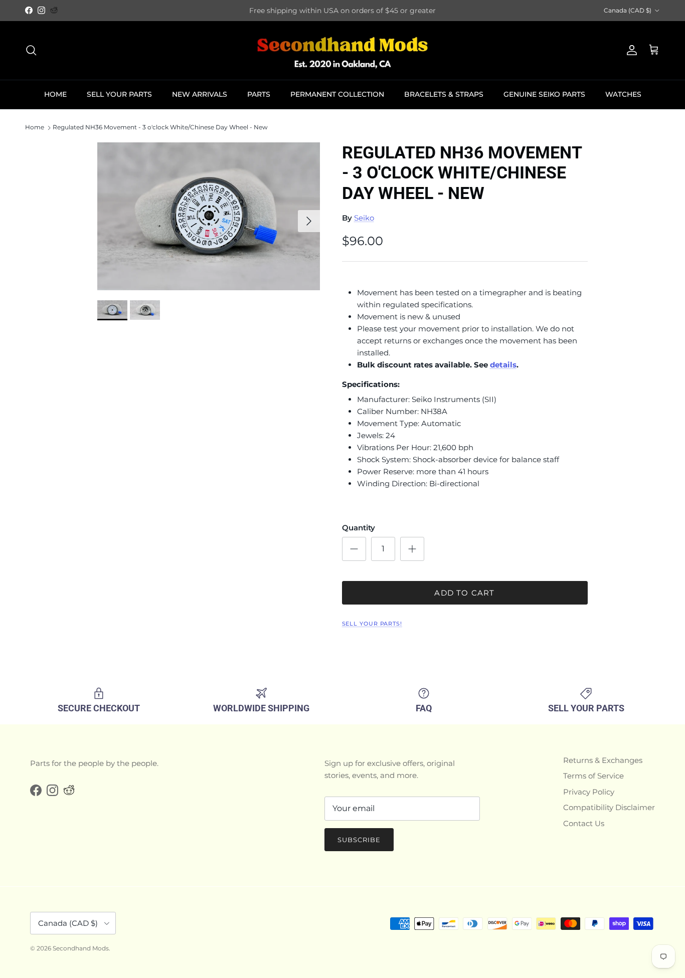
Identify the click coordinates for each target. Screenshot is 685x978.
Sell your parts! (372, 623)
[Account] (630, 50)
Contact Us (583, 823)
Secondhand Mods (81, 948)
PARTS (258, 94)
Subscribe (359, 840)
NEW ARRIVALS (199, 94)
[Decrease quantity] (354, 549)
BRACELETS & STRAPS (443, 94)
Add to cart (464, 593)
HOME (55, 94)
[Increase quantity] (412, 549)
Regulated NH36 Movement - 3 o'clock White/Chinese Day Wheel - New (160, 127)
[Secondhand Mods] (342, 50)
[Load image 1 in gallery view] (208, 216)
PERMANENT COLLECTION (337, 94)
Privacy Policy (588, 792)
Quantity (358, 527)
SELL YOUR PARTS (119, 94)
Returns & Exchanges (602, 760)
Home (34, 127)
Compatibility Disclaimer (609, 807)
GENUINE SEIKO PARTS (544, 94)
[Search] (31, 50)
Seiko (364, 218)
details (503, 364)
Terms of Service (593, 775)
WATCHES (623, 94)
